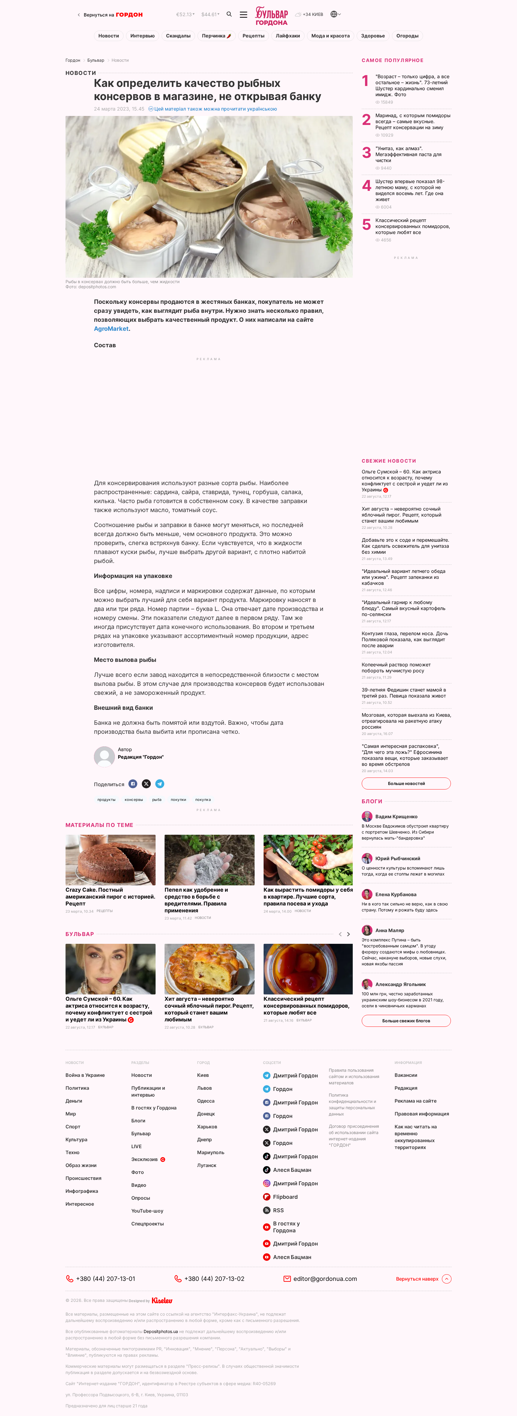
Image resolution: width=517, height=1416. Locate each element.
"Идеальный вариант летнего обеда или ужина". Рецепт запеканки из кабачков (403, 577)
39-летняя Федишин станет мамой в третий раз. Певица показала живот (404, 693)
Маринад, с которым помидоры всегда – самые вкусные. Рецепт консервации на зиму (413, 121)
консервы (134, 799)
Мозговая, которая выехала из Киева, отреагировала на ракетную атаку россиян (406, 721)
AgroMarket (111, 328)
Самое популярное (393, 60)
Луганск (206, 1165)
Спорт (73, 1127)
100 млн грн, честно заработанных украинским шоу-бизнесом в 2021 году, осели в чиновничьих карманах (403, 999)
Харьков (207, 1127)
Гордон (73, 60)
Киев (203, 1075)
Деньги (74, 1101)
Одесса (206, 1101)
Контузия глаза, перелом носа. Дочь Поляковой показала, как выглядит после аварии (405, 639)
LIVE (136, 1146)
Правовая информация (422, 1114)
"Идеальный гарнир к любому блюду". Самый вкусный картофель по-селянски (403, 608)
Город (203, 1062)
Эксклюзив (144, 1159)
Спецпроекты (147, 1224)
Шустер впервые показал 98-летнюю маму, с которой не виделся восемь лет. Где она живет (410, 190)
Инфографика (82, 1191)
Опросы (140, 1198)
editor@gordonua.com (325, 1278)
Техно (73, 1152)
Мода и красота (330, 36)
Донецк (206, 1114)
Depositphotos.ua (161, 1331)
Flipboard (285, 1197)
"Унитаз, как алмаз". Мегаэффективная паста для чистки (408, 154)
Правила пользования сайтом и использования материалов (354, 1076)
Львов (204, 1088)
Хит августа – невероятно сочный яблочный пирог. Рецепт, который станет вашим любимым (401, 515)
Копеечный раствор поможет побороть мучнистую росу (396, 668)
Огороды (407, 36)
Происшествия (83, 1178)
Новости (108, 36)
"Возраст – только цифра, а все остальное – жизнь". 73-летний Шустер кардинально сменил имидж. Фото (412, 85)
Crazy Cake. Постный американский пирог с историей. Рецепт (110, 897)
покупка (203, 799)
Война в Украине (85, 1075)
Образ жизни (81, 1165)
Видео (138, 1185)
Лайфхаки (288, 36)
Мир (71, 1114)
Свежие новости (389, 461)
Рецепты (253, 36)
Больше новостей (406, 783)
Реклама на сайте (416, 1101)
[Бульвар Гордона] (271, 14)
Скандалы (178, 36)
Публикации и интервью (148, 1091)
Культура (76, 1139)
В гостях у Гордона (154, 1108)
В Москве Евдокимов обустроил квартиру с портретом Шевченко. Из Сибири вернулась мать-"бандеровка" (405, 831)
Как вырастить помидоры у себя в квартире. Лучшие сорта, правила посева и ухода (308, 897)
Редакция (406, 1088)
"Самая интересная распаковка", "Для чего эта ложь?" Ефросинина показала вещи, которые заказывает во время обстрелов (405, 755)
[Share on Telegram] (159, 784)
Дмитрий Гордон (295, 1075)
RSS (278, 1210)
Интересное (80, 1204)
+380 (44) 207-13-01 (105, 1278)
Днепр (204, 1139)
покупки (178, 799)
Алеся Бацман (292, 1170)
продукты (107, 799)
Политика (77, 1088)
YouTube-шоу (147, 1211)
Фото (137, 1172)
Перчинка (214, 36)
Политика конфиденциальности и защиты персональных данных (352, 1104)
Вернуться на (99, 15)
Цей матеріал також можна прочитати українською (215, 108)
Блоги (372, 801)
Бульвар (95, 60)
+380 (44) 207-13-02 (214, 1278)
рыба (157, 799)
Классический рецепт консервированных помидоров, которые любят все (306, 1006)
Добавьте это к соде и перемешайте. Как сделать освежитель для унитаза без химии (405, 546)
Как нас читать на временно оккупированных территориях (416, 1137)
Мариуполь (210, 1152)
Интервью (142, 36)
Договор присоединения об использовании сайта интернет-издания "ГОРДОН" (354, 1136)
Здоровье (373, 36)
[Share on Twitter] (146, 784)
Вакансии (406, 1075)
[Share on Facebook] (132, 784)
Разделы (140, 1062)
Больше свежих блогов (406, 1020)
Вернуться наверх (417, 1279)
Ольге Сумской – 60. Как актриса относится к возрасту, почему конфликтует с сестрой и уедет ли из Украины (109, 1009)
